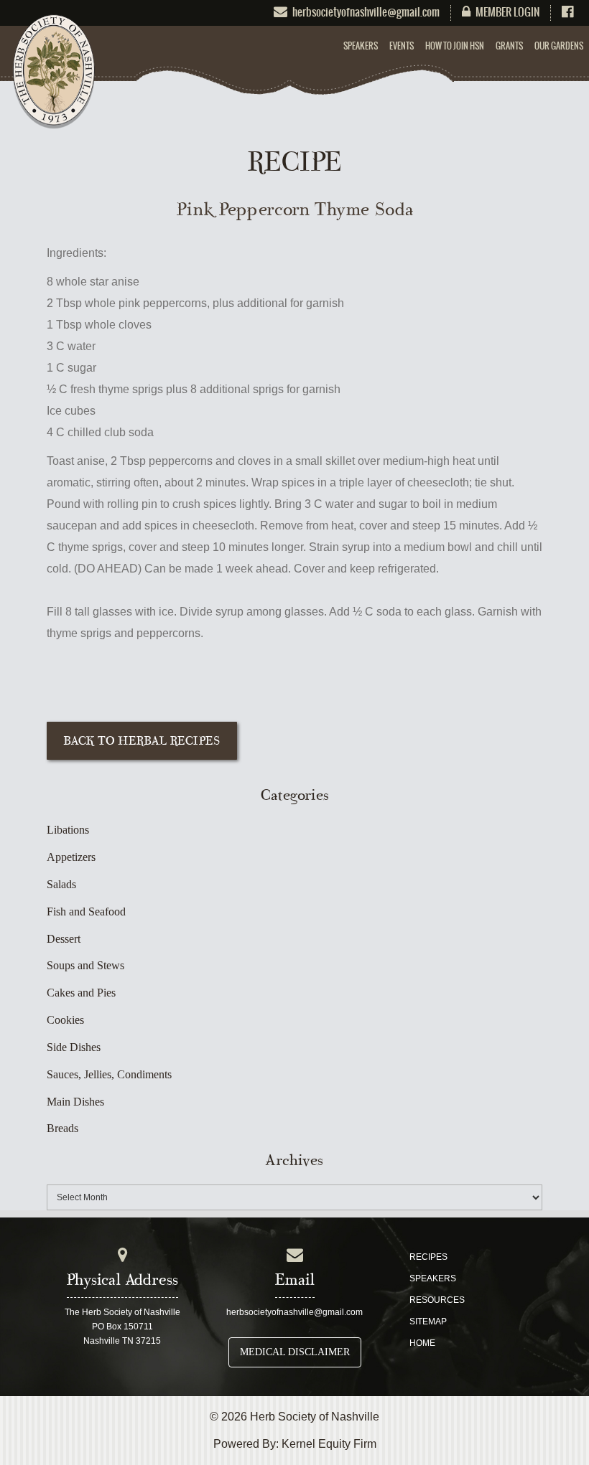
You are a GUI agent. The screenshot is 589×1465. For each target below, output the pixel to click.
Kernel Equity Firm (329, 1444)
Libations (68, 830)
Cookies (65, 1020)
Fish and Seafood (86, 911)
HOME (422, 1343)
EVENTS (401, 45)
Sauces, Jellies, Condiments (109, 1074)
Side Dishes (74, 1047)
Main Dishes (75, 1102)
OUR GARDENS (558, 45)
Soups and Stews (85, 965)
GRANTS (509, 45)
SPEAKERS (360, 45)
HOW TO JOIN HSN (454, 45)
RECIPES (428, 1257)
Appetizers (71, 857)
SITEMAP (428, 1321)
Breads (62, 1128)
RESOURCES (437, 1300)
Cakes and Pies (81, 992)
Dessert (63, 939)
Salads (61, 884)
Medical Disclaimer (295, 1352)
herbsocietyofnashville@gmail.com (294, 1312)
